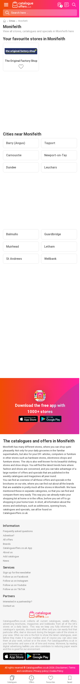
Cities (12, 21)
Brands (7, 544)
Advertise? (8, 535)
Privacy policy (41, 671)
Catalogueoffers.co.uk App (17, 548)
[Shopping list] (67, 5)
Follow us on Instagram (15, 580)
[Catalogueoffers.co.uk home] (22, 4)
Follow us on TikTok (14, 589)
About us (8, 552)
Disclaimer (61, 667)
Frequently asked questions (18, 531)
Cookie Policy (56, 671)
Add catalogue (11, 556)
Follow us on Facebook (15, 576)
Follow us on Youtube (14, 585)
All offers (8, 539)
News (6, 560)
